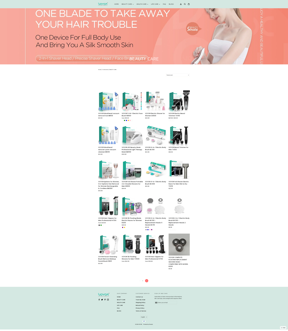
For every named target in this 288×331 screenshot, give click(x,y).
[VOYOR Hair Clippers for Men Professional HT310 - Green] (101, 225)
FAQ (164, 4)
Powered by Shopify (148, 324)
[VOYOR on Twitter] (102, 300)
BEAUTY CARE (127, 4)
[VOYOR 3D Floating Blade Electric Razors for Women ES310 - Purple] (122, 227)
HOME (116, 4)
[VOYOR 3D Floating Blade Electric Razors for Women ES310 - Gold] (124, 227)
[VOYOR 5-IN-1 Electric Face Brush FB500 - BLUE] (126, 120)
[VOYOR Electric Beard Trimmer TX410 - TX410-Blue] (173, 120)
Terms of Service (141, 311)
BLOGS (171, 4)
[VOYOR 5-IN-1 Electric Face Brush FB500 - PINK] (130, 120)
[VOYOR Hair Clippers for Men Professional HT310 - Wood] (103, 225)
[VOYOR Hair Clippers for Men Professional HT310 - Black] (99, 225)
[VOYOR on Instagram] (108, 300)
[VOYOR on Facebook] (99, 300)
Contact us (139, 297)
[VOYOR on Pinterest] (105, 300)
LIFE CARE (155, 4)
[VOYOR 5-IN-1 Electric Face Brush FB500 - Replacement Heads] (132, 120)
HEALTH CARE (141, 4)
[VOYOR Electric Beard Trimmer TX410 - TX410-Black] (169, 120)
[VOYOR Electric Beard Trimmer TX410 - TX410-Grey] (171, 120)
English (143, 317)
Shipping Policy (140, 302)
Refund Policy (140, 305)
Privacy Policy (140, 308)
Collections (105, 69)
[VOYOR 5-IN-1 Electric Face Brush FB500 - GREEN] (124, 120)
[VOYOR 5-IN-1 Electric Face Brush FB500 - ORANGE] (128, 120)
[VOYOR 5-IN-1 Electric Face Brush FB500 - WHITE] (122, 120)
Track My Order (140, 300)
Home (99, 69)
